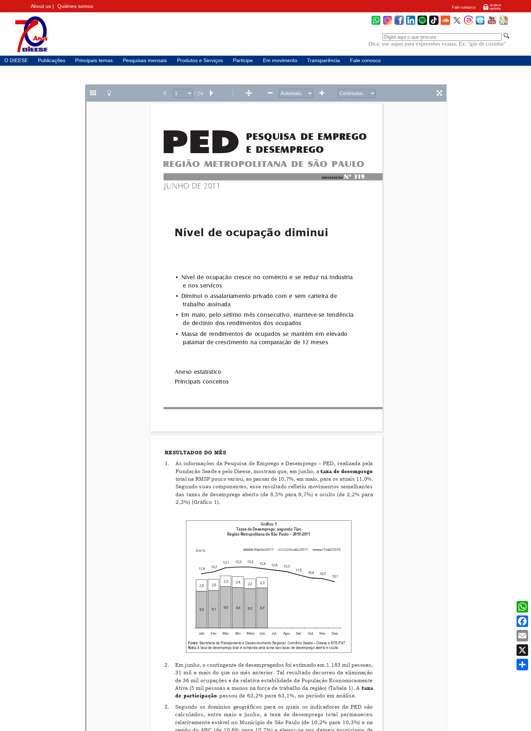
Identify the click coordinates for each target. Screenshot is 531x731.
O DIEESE (16, 60)
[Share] (522, 664)
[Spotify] (422, 24)
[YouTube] (492, 24)
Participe (243, 60)
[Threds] (468, 24)
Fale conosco (464, 7)
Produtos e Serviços (200, 60)
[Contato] (480, 24)
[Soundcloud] (445, 24)
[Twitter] (457, 24)
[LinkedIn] (410, 24)
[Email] (522, 635)
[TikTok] (434, 24)
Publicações (51, 60)
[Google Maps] (503, 24)
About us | (42, 6)
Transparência (323, 60)
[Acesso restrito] (492, 9)
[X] (522, 650)
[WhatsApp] (376, 24)
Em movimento (280, 60)
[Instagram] (387, 24)
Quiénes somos (75, 6)
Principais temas (94, 60)
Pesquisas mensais (145, 60)
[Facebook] (399, 24)
